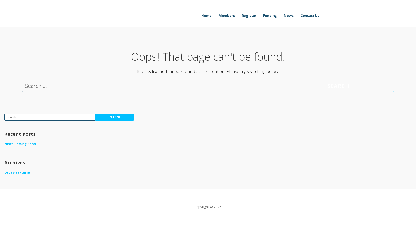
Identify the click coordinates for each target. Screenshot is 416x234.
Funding (270, 15)
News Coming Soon (20, 143)
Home (206, 15)
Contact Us (310, 15)
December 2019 (17, 172)
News (288, 15)
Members (227, 15)
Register (249, 15)
